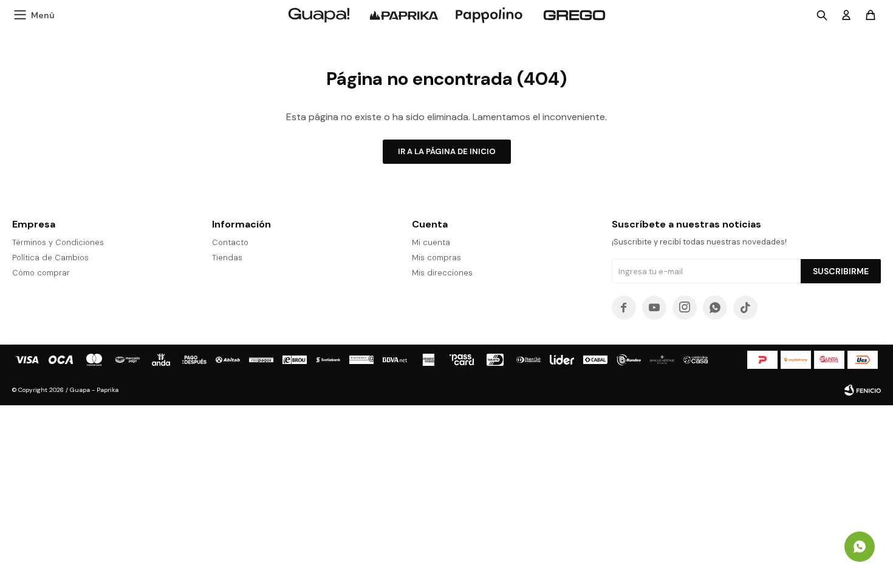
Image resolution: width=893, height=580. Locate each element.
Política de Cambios (50, 257)
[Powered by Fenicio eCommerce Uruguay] (862, 390)
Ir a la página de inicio (447, 151)
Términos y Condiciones (58, 242)
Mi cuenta (431, 242)
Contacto (230, 242)
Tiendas (227, 257)
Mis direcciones (442, 273)
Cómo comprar (41, 273)
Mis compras (436, 257)
